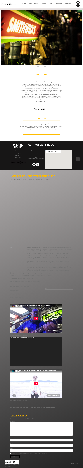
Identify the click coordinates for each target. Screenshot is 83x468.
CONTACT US (68, 3)
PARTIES (24, 3)
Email (11, 443)
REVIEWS (44, 3)
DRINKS (36, 3)
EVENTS (51, 3)
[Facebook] (78, 2)
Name (12, 438)
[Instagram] (78, 5)
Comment (12, 421)
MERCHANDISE (58, 3)
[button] (37, 66)
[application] (36, 351)
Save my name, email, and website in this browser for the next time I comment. (29, 453)
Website (12, 448)
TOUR (30, 3)
